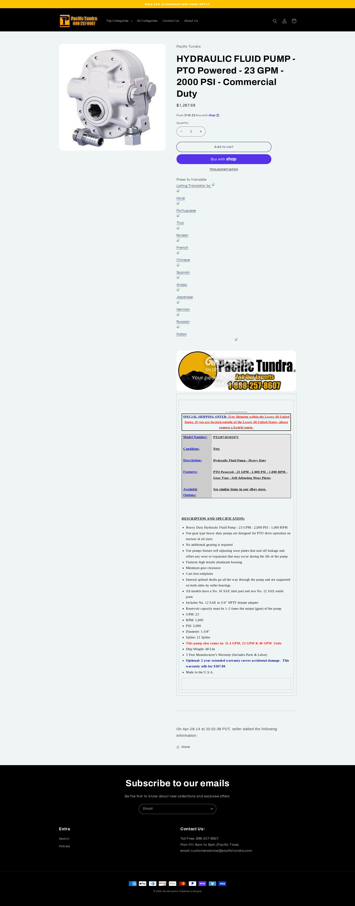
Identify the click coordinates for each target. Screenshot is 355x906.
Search (64, 838)
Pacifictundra (171, 891)
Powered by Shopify (190, 891)
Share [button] (185, 746)
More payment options (224, 169)
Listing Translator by (194, 186)
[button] (119, 20)
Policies (64, 846)
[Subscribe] (211, 809)
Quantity (182, 123)
